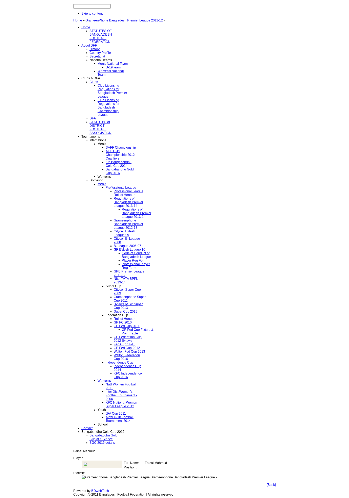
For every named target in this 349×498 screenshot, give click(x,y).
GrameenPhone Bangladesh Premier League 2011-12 (124, 20)
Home (77, 20)
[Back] (271, 484)
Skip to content (92, 13)
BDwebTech (100, 491)
